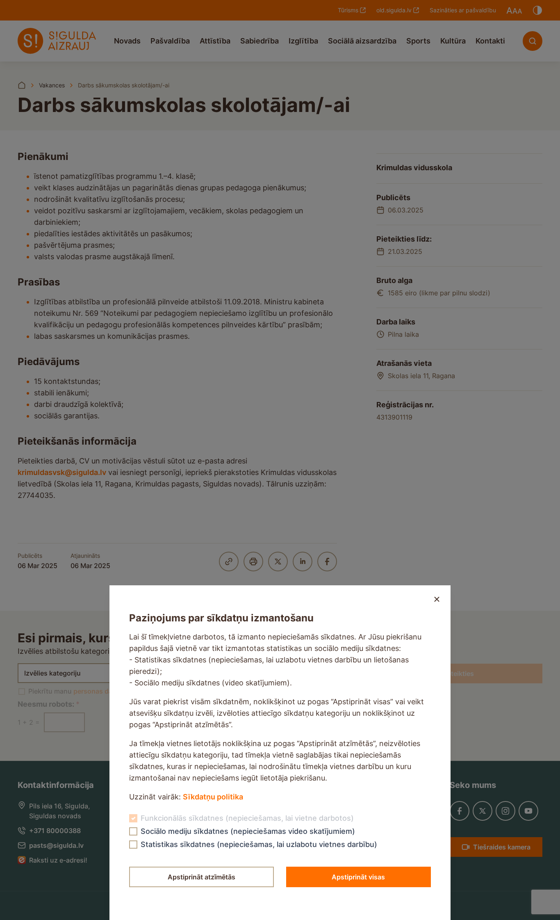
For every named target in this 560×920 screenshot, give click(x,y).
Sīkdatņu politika (213, 796)
